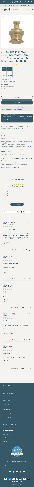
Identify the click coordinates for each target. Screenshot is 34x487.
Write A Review (17, 204)
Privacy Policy (7, 397)
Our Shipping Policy (7, 121)
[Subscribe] (29, 466)
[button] (2, 9)
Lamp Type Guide (8, 421)
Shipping (3, 86)
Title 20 (5, 143)
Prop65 (29, 146)
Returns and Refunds (9, 390)
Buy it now (17, 102)
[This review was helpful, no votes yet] (26, 250)
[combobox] (21, 9)
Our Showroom (7, 434)
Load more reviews (17, 375)
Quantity (3, 88)
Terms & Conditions (8, 393)
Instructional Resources (9, 413)
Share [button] (4, 132)
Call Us (5, 441)
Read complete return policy (9, 167)
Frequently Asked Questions (11, 404)
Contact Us (6, 437)
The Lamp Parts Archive (9, 424)
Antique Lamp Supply (18, 484)
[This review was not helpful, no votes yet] (29, 250)
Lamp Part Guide (7, 417)
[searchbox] (9, 212)
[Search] (28, 9)
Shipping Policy (7, 400)
